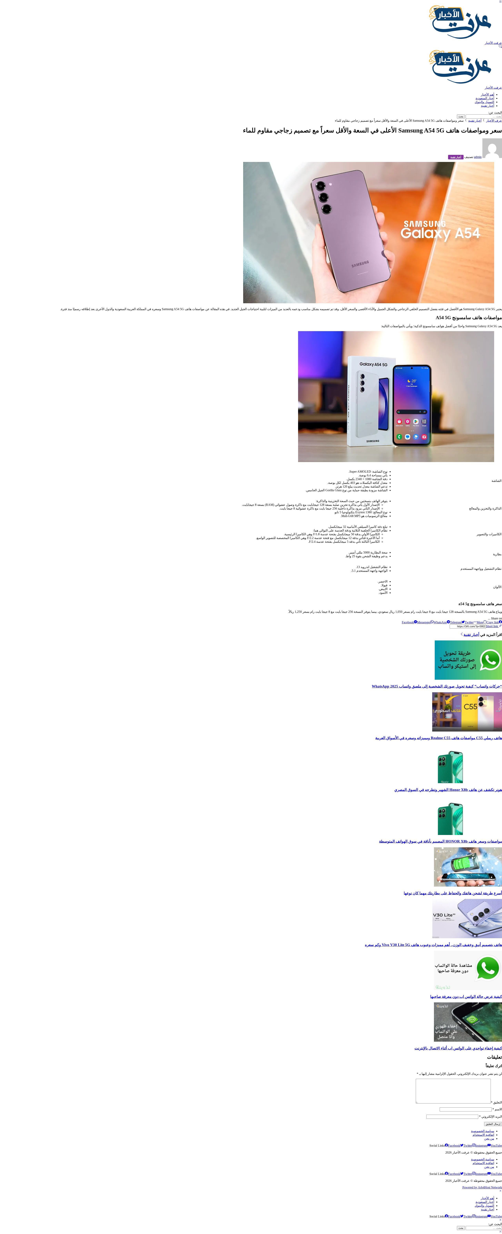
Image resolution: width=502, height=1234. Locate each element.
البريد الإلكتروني (490, 1116)
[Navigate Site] (500, 2)
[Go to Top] (500, 1232)
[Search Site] (500, 46)
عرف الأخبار (494, 120)
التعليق (496, 1102)
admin (478, 157)
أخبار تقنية (474, 120)
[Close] (500, 1191)
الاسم (497, 1109)
